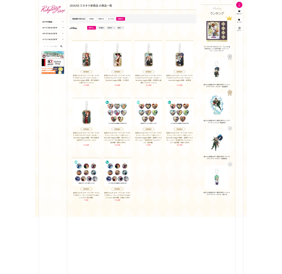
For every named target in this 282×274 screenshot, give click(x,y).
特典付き (101, 19)
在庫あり (120, 19)
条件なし (91, 28)
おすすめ (111, 19)
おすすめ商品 (47, 22)
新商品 (91, 19)
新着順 (101, 28)
